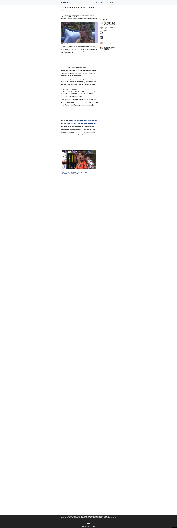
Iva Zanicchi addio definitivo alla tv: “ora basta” (70, 173)
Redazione (84, 526)
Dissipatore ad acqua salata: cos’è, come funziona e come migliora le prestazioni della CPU (110, 32)
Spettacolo (97, 2)
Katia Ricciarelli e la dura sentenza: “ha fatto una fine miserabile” (82, 123)
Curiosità (111, 2)
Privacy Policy (88, 526)
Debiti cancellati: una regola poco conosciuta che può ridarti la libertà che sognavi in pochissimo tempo (110, 23)
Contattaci (95, 521)
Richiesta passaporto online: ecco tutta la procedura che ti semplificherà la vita (109, 48)
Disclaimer (93, 526)
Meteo (107, 2)
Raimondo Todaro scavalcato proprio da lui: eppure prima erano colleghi (74, 172)
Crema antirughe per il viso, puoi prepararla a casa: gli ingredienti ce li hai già (110, 43)
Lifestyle (102, 2)
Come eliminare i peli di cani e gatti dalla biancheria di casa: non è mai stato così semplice (110, 38)
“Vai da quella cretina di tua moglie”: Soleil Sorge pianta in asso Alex (82, 120)
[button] (115, 2)
